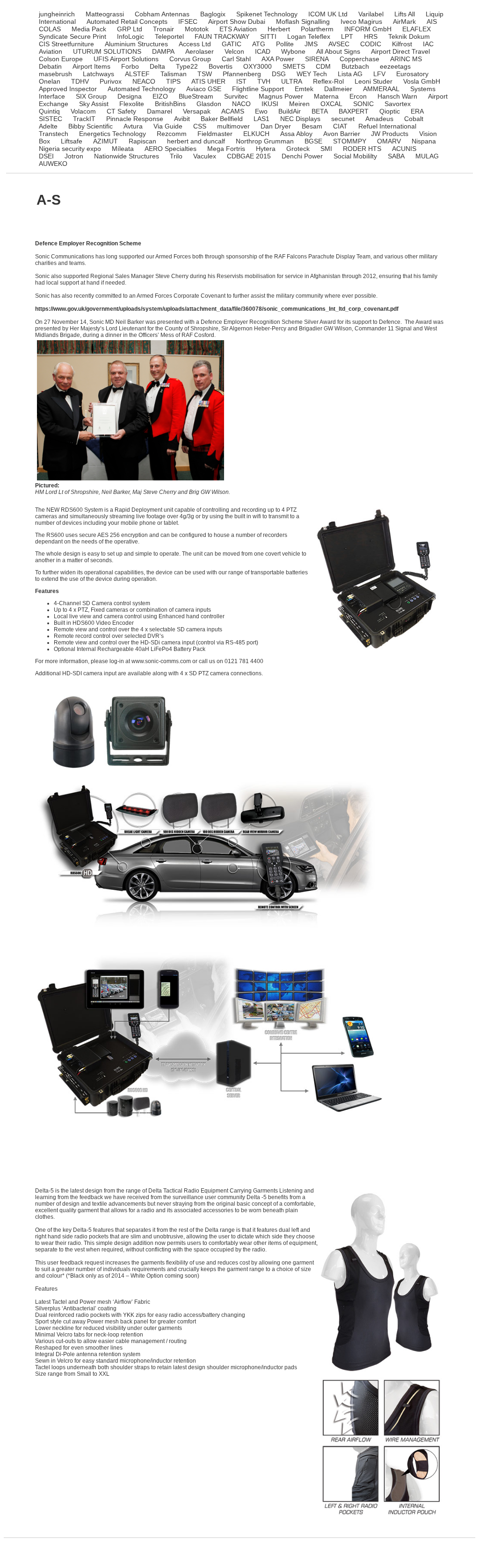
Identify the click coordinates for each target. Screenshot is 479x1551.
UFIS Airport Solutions (126, 59)
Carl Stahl (236, 59)
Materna (326, 96)
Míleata (123, 148)
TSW (204, 74)
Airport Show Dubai (236, 21)
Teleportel (169, 36)
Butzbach (355, 66)
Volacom (83, 111)
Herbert (279, 29)
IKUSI (269, 103)
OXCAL (331, 103)
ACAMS (232, 111)
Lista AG (350, 74)
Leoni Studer (373, 81)
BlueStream (196, 96)
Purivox (111, 81)
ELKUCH (256, 133)
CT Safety (121, 111)
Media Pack (89, 29)
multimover (233, 126)
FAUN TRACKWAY (222, 36)
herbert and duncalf (196, 141)
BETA (320, 111)
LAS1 (261, 118)
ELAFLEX (416, 29)
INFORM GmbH (368, 29)
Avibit (182, 118)
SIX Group (91, 96)
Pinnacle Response (134, 118)
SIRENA (317, 59)
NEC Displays (300, 118)
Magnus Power (281, 96)
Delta (157, 66)
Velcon (234, 51)
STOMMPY (349, 141)
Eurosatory (412, 74)
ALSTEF (137, 74)
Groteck (298, 148)
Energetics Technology (112, 133)
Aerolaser (199, 51)
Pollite (285, 44)
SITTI (268, 36)
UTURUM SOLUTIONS (107, 51)
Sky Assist (94, 103)
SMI (326, 148)
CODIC (370, 44)
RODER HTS (362, 148)
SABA (396, 156)
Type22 (187, 66)
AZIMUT (105, 141)
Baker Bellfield (222, 118)
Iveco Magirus (361, 21)
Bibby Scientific (90, 126)
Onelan (49, 81)
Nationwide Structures (126, 156)
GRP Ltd (129, 29)
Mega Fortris (226, 148)
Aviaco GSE (203, 89)
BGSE (313, 141)
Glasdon (208, 103)
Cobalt (413, 118)
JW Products (389, 133)
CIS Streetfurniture (66, 44)
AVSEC (338, 44)
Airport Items (91, 66)
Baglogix (212, 14)
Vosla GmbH (421, 81)
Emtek (304, 89)
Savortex (398, 103)
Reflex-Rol (328, 81)
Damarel (159, 111)
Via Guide (167, 126)
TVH (263, 81)
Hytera (266, 148)
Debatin (50, 66)
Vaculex (204, 156)
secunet (343, 118)
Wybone (293, 51)
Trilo (176, 156)
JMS (311, 44)
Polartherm (317, 29)
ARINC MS (406, 59)
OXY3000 (257, 66)
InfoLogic (130, 36)
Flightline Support (258, 89)
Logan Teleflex (308, 36)
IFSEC (187, 21)
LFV (379, 74)
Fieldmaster (214, 133)
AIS (432, 21)
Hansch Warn (397, 96)
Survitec (236, 96)
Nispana (424, 141)
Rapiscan (142, 141)
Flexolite (131, 103)
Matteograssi (105, 14)
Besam (312, 126)
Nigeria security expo (70, 148)
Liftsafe (71, 141)
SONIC (363, 103)
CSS (199, 126)
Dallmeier (338, 89)
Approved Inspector (68, 89)
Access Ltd (195, 44)
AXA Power (277, 59)
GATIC (231, 44)
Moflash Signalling (303, 21)
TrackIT (84, 118)
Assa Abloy (296, 133)
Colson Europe (61, 59)
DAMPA (163, 51)
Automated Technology (141, 89)
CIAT (340, 126)
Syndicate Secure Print (72, 36)
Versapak (196, 111)
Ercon (358, 96)
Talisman (173, 74)
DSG (279, 74)
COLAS (50, 29)
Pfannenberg (242, 74)
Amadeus (379, 118)
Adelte (48, 126)
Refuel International (387, 126)
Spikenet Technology (267, 14)
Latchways (98, 74)
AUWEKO (53, 163)
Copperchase (359, 59)
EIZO (160, 96)
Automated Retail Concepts (127, 21)
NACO (241, 103)
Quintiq (49, 111)
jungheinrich (57, 14)
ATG (258, 44)
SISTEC (50, 118)
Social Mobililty (355, 156)
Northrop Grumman (265, 141)
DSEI (46, 156)
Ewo (261, 111)
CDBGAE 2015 (249, 156)
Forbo (130, 66)
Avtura (133, 126)
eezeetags (395, 66)
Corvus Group (190, 59)
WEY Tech (312, 74)
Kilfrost (402, 44)
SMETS (294, 66)
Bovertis (220, 66)
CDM (323, 66)
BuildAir (289, 111)
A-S (48, 199)
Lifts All (404, 14)
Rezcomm (172, 133)
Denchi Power (302, 156)
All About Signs (338, 51)
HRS (370, 36)
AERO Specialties (170, 148)
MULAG (427, 156)
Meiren (299, 103)
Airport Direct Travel (400, 51)
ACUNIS (404, 148)
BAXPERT (354, 111)
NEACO (143, 81)
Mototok (197, 29)
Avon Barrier (341, 133)
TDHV (80, 81)
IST (241, 81)
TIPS (173, 81)
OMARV (389, 141)
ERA (417, 111)
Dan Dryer (276, 126)
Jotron (74, 156)
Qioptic (389, 111)
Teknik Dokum (409, 36)
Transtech (53, 133)
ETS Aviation (238, 29)
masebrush (55, 74)
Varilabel (371, 14)
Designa (129, 96)
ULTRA (291, 81)
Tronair (163, 29)
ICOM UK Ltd (328, 14)
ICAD (262, 51)
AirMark (404, 21)
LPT (347, 36)
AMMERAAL (381, 89)
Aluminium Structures (136, 44)
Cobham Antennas (162, 14)
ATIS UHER (208, 81)
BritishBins (170, 103)
